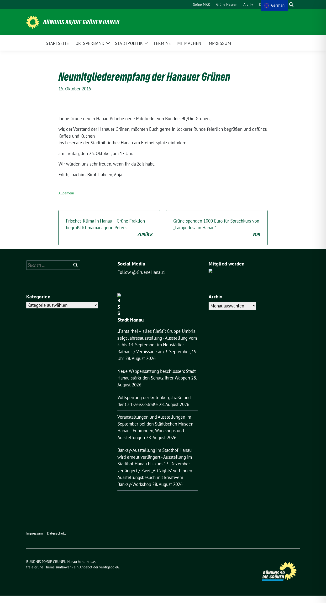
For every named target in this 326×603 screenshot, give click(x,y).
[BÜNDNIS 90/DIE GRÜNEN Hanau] (32, 22)
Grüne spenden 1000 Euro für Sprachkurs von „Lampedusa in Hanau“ (216, 227)
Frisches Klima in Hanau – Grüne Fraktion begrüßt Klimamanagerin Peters (109, 227)
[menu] (274, 5)
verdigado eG (109, 567)
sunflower (63, 567)
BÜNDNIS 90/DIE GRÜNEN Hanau (81, 22)
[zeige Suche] (291, 4)
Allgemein (66, 193)
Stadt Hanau (130, 320)
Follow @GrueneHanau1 (141, 272)
